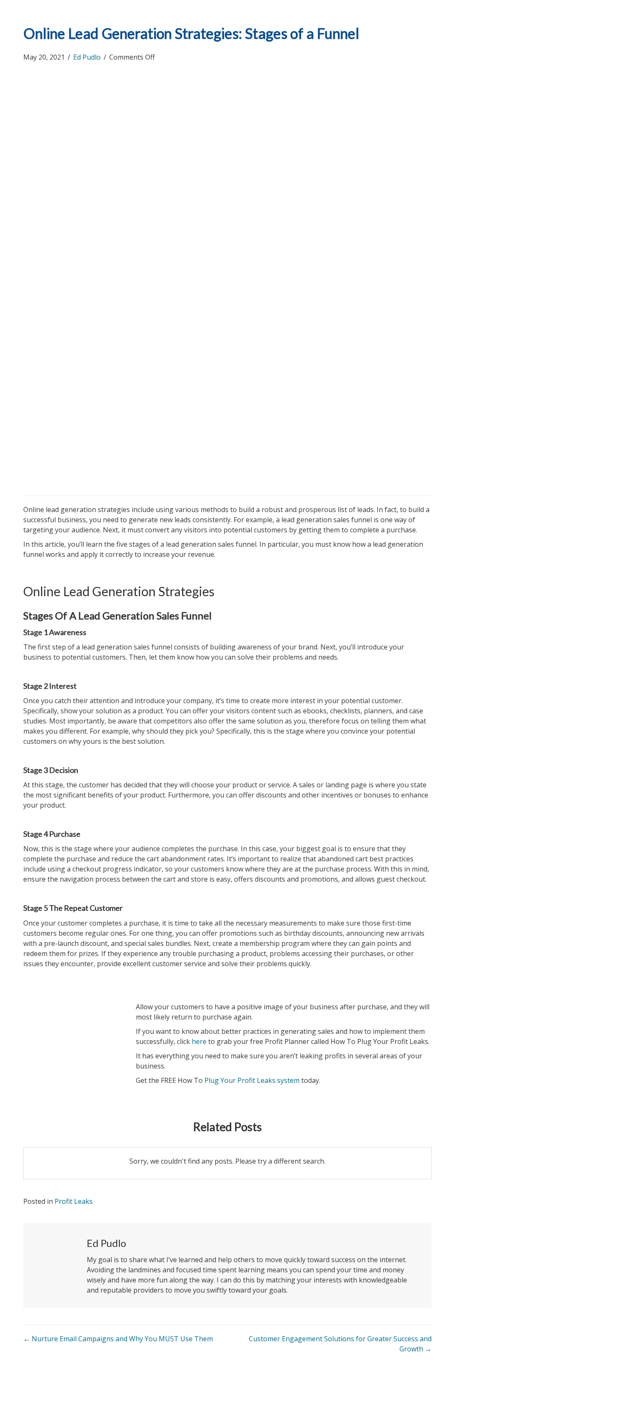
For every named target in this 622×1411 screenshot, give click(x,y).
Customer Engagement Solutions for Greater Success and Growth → (340, 1343)
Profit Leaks (74, 1201)
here (199, 1041)
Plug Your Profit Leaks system (252, 1080)
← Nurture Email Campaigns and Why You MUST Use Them (118, 1338)
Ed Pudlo (87, 57)
